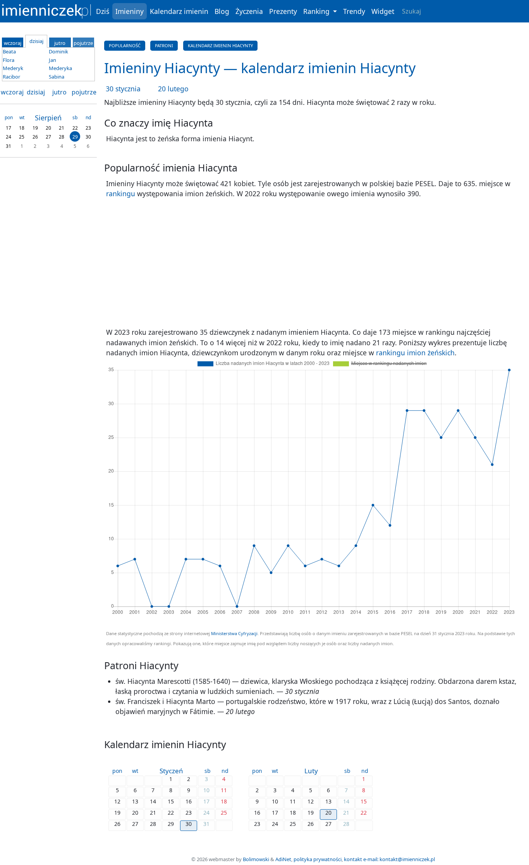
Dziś (102, 11)
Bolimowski (256, 859)
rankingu (120, 193)
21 (61, 127)
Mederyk (13, 68)
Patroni (164, 45)
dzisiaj (36, 92)
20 (48, 127)
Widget (382, 11)
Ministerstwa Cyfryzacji (234, 633)
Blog (222, 11)
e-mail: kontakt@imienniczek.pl (399, 859)
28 (61, 137)
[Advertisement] (314, 263)
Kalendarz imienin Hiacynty (220, 45)
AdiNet (283, 859)
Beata (9, 51)
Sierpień (48, 117)
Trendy (354, 11)
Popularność (125, 45)
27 (48, 137)
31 (8, 146)
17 (8, 127)
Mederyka (60, 68)
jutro (59, 92)
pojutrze (84, 92)
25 (21, 137)
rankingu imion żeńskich (415, 352)
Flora (8, 60)
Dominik (58, 51)
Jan (52, 60)
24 (8, 137)
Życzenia (249, 11)
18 (21, 127)
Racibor (11, 76)
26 (35, 137)
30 (88, 137)
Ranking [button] (317, 11)
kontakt (353, 859)
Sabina (56, 76)
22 (75, 127)
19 (35, 127)
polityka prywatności (318, 859)
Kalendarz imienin (179, 11)
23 (88, 127)
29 (75, 137)
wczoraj (12, 92)
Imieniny (129, 11)
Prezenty (283, 11)
